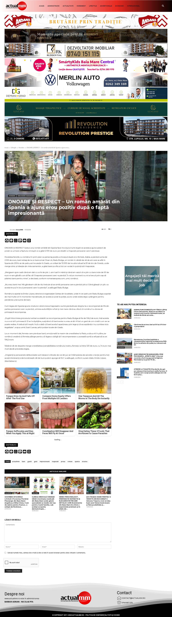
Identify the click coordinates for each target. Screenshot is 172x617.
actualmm (16, 461)
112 (119, 318)
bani (23, 461)
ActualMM (19, 230)
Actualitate (8, 493)
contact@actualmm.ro (133, 598)
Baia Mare (35, 493)
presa (63, 461)
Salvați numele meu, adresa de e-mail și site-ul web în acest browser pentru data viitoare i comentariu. (46, 553)
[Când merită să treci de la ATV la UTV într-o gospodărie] (124, 328)
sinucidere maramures (26, 196)
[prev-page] (118, 382)
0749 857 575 (127, 603)
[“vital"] (142, 280)
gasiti (29, 461)
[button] (163, 6)
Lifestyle (13, 148)
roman (70, 461)
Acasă (7, 148)
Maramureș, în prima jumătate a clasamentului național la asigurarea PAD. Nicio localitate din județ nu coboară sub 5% (150, 342)
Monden (21, 148)
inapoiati (55, 461)
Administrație (122, 362)
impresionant (45, 461)
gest (35, 461)
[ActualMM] (7, 229)
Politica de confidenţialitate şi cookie (103, 615)
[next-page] (122, 382)
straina (84, 461)
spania (77, 461)
